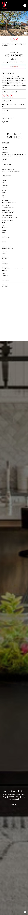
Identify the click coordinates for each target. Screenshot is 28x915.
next (16, 39)
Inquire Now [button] (14, 67)
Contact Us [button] (14, 805)
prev (12, 39)
